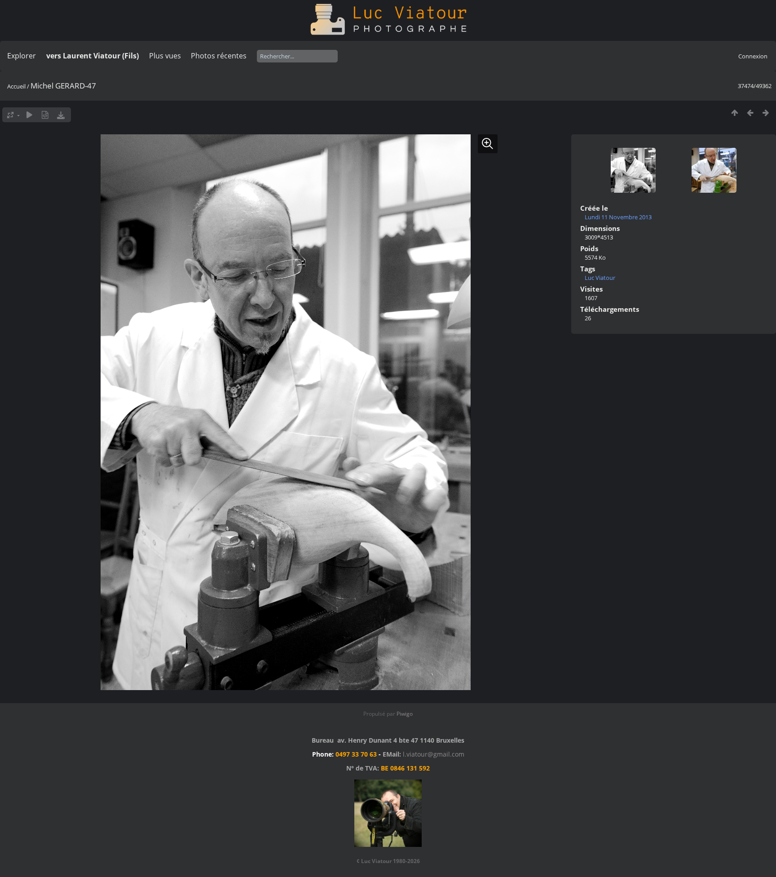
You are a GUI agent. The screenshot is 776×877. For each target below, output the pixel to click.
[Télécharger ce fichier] (61, 115)
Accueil (16, 86)
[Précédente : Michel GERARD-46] (750, 112)
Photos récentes (219, 56)
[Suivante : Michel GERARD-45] (766, 112)
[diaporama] (29, 115)
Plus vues (165, 56)
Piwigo (405, 714)
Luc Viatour (600, 278)
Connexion (752, 56)
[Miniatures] (734, 112)
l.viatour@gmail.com (433, 754)
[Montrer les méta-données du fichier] (45, 115)
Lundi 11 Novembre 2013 (618, 217)
